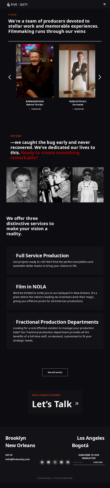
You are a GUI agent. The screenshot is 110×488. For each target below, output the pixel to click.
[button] (104, 4)
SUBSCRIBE (98, 462)
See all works (55, 372)
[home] (17, 4)
